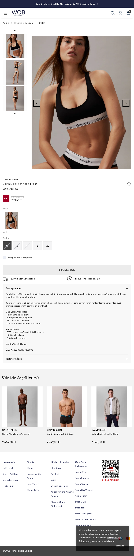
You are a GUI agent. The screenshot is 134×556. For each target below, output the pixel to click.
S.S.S (53, 480)
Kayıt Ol (55, 474)
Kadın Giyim (81, 472)
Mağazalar (8, 485)
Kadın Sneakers (83, 478)
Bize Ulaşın (56, 468)
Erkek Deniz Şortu (83, 513)
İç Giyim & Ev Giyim (24, 23)
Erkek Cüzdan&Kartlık (85, 519)
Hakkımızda (8, 468)
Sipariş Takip (33, 490)
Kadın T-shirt (81, 495)
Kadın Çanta (81, 484)
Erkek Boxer (80, 507)
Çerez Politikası (10, 480)
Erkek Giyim (81, 501)
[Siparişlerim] (120, 13)
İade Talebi (33, 484)
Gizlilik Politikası (10, 474)
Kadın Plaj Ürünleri (84, 490)
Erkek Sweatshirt (83, 525)
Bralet (42, 23)
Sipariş (30, 468)
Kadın (6, 23)
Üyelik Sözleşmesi (59, 485)
